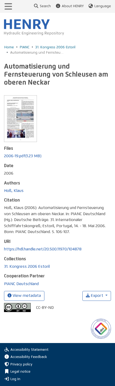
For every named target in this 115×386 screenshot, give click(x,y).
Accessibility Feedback (28, 357)
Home (9, 47)
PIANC (24, 47)
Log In (15, 379)
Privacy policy (21, 364)
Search (45, 6)
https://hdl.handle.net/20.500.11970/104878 (43, 249)
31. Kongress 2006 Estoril (55, 47)
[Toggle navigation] (8, 6)
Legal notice (20, 371)
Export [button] (97, 296)
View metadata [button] (26, 296)
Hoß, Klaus (14, 191)
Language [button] (102, 6)
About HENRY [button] (72, 6)
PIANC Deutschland (21, 284)
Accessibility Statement (29, 350)
